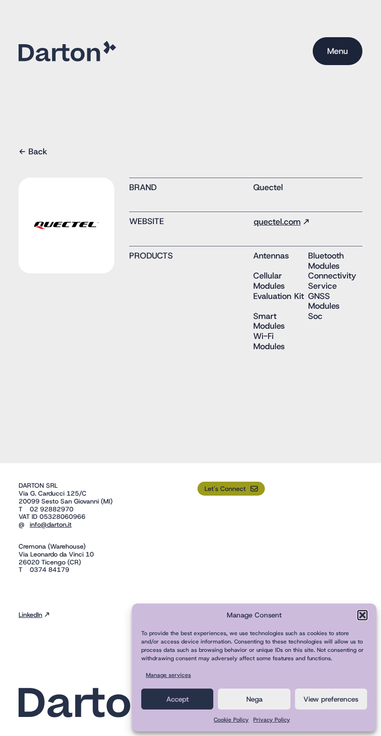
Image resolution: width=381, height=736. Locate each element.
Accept (177, 699)
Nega (254, 699)
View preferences (330, 699)
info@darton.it (51, 524)
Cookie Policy (231, 719)
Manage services (168, 675)
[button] (362, 615)
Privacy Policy (271, 719)
